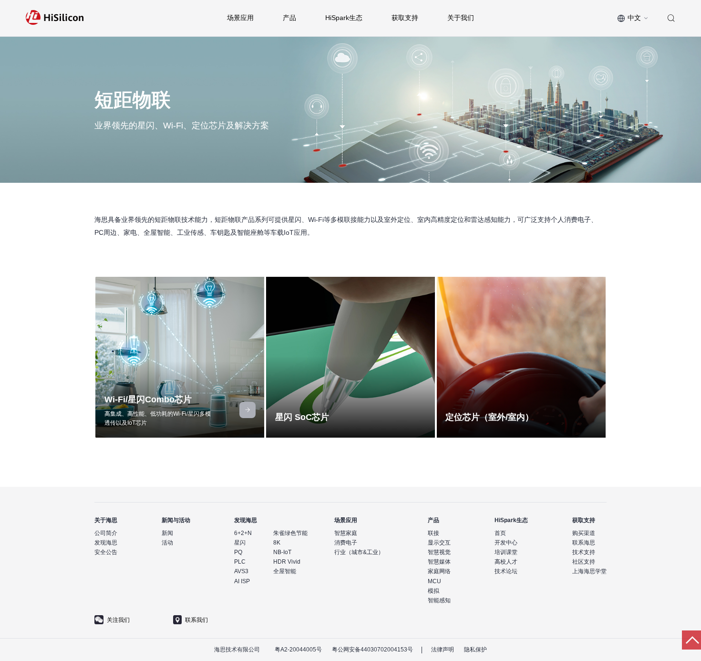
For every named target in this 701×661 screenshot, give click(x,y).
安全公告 (105, 552)
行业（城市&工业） (359, 552)
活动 (167, 542)
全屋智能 (284, 571)
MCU (434, 581)
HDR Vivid (286, 561)
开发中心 (506, 542)
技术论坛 (506, 571)
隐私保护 (475, 649)
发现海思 (105, 542)
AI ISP (242, 581)
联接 (433, 533)
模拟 (433, 591)
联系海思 (583, 542)
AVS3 (241, 571)
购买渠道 (583, 533)
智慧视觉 (439, 552)
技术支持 (583, 552)
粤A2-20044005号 (298, 649)
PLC (240, 561)
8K (276, 542)
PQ (238, 552)
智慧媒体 (439, 561)
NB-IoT (282, 552)
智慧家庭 (345, 533)
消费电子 (345, 542)
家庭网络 (439, 571)
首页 (500, 533)
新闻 (167, 533)
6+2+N (243, 533)
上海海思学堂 (589, 571)
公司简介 (105, 533)
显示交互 (439, 542)
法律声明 (442, 649)
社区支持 (583, 561)
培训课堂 (506, 552)
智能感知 (439, 600)
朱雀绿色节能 (290, 533)
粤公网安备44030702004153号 (372, 649)
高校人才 (506, 561)
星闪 (240, 542)
